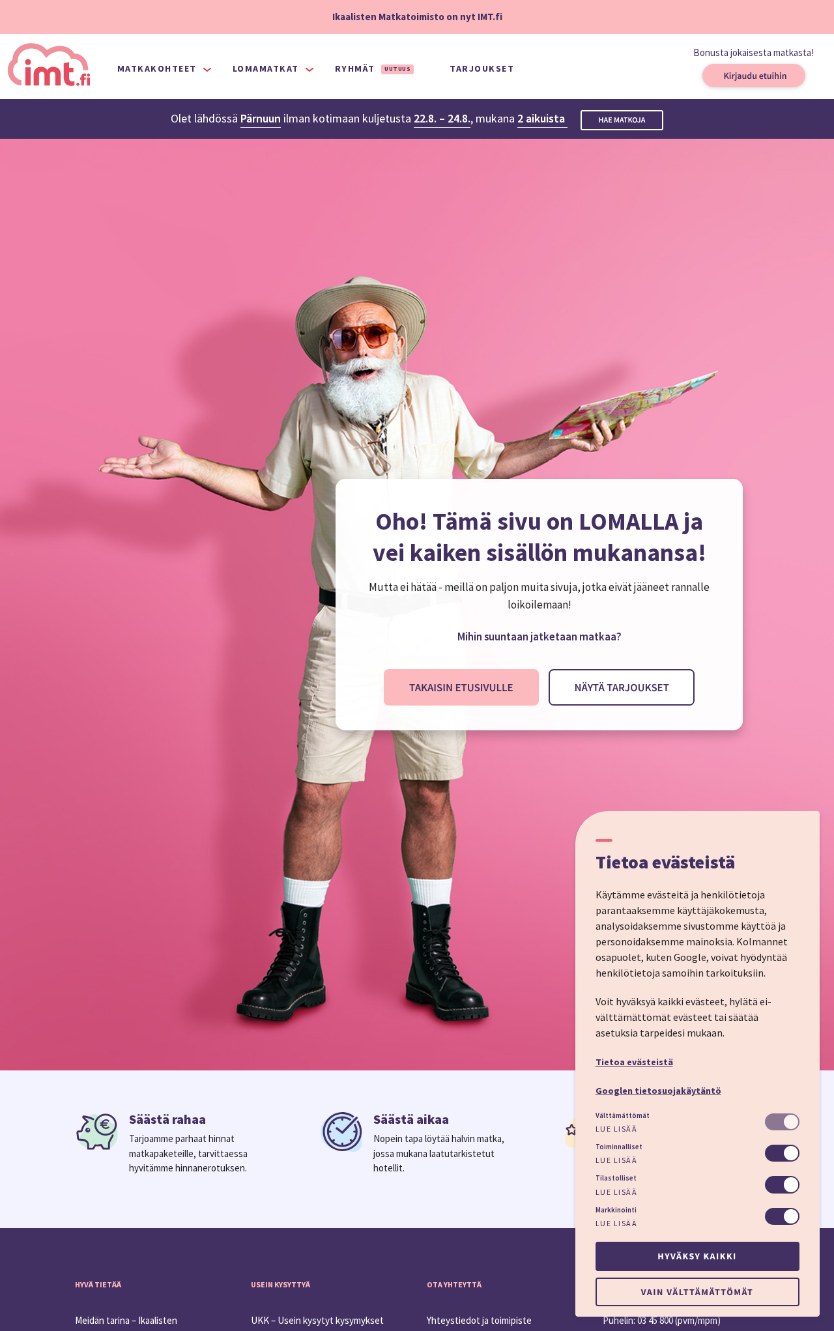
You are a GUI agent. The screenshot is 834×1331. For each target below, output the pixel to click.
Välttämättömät (623, 1115)
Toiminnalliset (619, 1146)
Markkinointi (616, 1209)
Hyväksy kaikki (696, 1256)
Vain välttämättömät (697, 1292)
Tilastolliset (616, 1177)
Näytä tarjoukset (621, 687)
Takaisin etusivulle (461, 687)
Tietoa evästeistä (634, 1062)
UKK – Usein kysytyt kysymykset (317, 1320)
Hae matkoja (622, 120)
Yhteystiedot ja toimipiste (479, 1320)
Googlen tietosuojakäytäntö (658, 1090)
